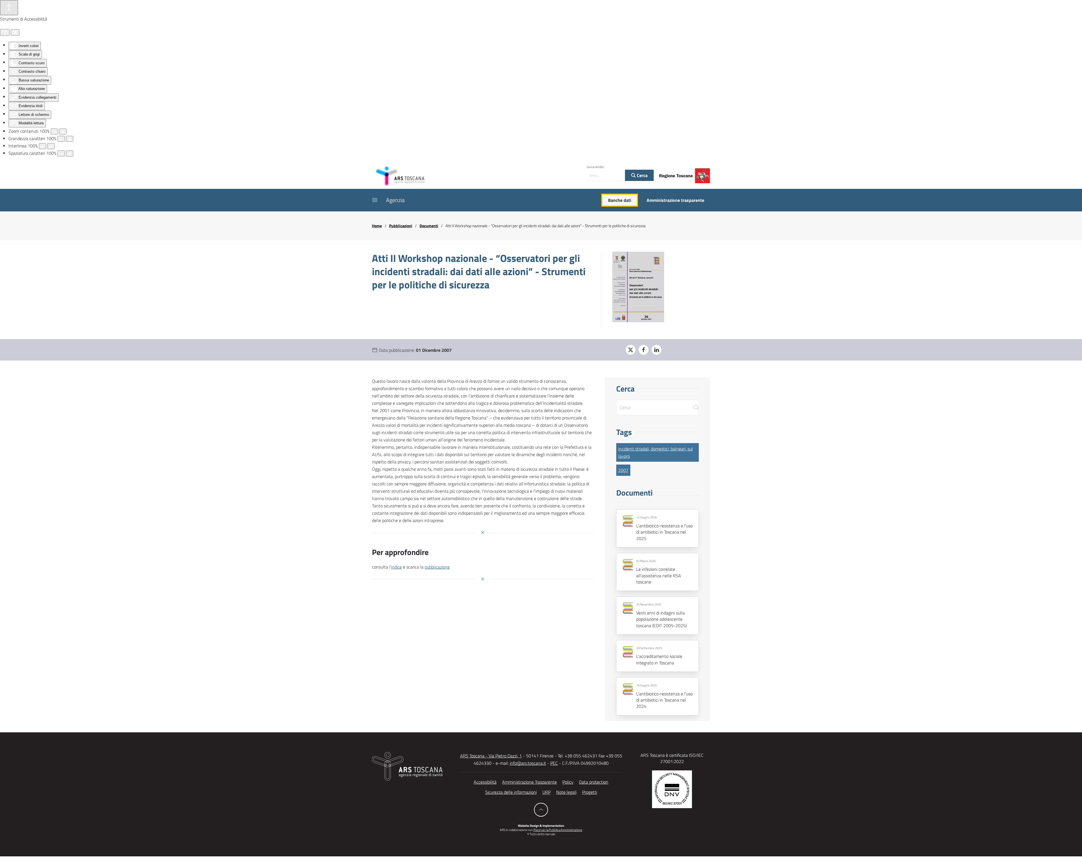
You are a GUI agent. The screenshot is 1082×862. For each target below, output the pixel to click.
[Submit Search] (696, 407)
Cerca (642, 175)
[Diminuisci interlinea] (42, 146)
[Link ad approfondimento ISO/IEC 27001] (672, 788)
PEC (554, 763)
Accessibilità (485, 782)
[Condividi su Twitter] (631, 350)
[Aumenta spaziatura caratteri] (69, 153)
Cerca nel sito (595, 167)
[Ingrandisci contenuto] (62, 131)
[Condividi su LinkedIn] (656, 350)
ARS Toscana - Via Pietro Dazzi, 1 (491, 755)
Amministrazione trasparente (675, 200)
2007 (623, 470)
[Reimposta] (5, 32)
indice (396, 566)
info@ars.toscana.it (528, 763)
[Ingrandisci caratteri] (69, 139)
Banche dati (619, 200)
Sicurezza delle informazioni (511, 792)
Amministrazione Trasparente (529, 782)
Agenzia (395, 200)
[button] (375, 200)
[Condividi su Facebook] (643, 350)
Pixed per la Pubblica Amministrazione (557, 830)
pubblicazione (437, 566)
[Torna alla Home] (400, 175)
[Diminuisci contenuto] (54, 131)
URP (546, 792)
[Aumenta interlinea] (51, 146)
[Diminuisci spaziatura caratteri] (61, 153)
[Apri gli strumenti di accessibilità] (9, 7)
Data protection (593, 782)
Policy (567, 782)
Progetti (589, 792)
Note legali (566, 792)
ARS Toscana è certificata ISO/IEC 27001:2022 (672, 758)
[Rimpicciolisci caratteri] (61, 139)
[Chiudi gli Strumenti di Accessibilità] (15, 32)
